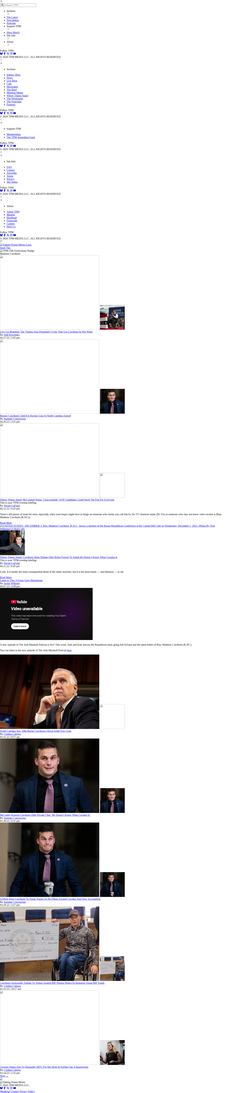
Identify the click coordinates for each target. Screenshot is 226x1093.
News (10, 77)
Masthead (12, 217)
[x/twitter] (8, 54)
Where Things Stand (17, 95)
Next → (4, 1075)
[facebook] (4, 54)
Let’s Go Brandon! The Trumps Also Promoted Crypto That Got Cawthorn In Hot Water (46, 331)
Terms (10, 176)
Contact (11, 170)
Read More (6, 522)
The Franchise (14, 101)
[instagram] (11, 54)
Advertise (12, 173)
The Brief (12, 89)
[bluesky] (1, 54)
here (69, 650)
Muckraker (12, 86)
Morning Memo (15, 92)
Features (11, 104)
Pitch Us (11, 226)
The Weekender (15, 98)
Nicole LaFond (12, 505)
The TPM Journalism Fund (21, 137)
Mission (11, 214)
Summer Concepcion (15, 418)
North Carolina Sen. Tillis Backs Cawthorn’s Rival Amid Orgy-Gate (35, 731)
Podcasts (11, 23)
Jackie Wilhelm (12, 583)
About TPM (13, 211)
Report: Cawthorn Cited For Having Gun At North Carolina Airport (35, 415)
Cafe (9, 83)
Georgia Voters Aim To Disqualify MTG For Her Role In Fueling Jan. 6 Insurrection (44, 1067)
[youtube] (14, 54)
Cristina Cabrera (12, 734)
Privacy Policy (27, 1091)
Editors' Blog (13, 74)
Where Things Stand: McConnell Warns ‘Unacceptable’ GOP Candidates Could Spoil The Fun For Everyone (57, 499)
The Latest (12, 17)
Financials (12, 220)
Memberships (14, 134)
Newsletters (13, 20)
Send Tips (5, 247)
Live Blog (12, 80)
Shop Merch (13, 32)
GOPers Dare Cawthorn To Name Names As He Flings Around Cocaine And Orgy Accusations (50, 899)
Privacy (11, 179)
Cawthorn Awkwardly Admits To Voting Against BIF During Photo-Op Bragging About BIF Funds (52, 983)
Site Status (12, 182)
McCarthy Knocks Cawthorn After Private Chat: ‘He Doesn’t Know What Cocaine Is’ (45, 815)
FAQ (9, 167)
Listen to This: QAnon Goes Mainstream (21, 580)
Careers (11, 223)
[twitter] (8, 1088)
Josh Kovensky (12, 334)
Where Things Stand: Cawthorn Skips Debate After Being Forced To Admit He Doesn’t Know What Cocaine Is (58, 557)
